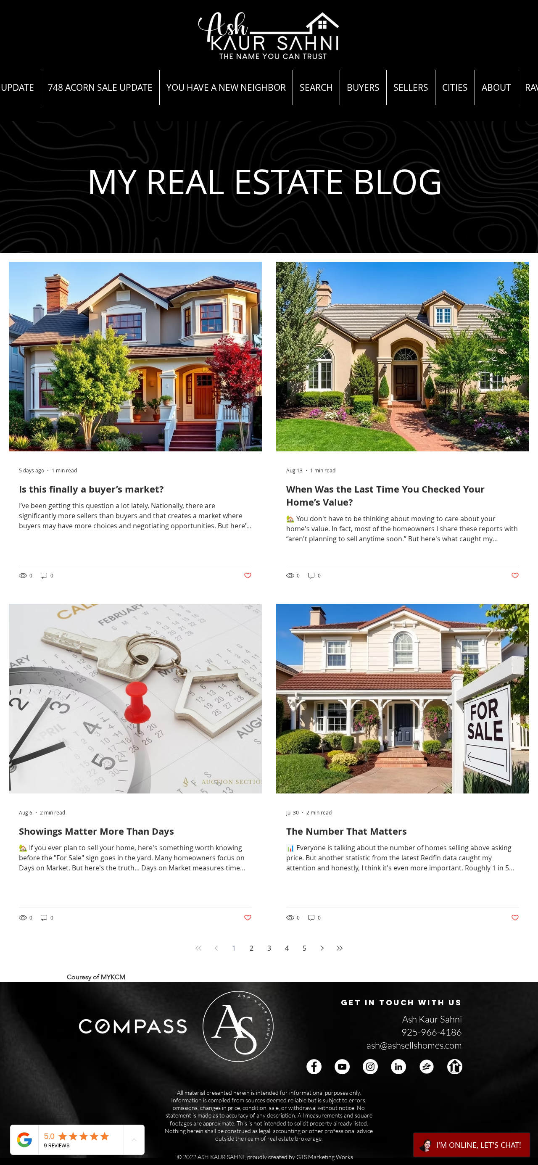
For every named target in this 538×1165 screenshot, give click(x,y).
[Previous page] (216, 948)
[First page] (198, 948)
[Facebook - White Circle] (314, 1066)
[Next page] (322, 948)
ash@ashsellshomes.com (414, 1045)
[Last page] (339, 948)
